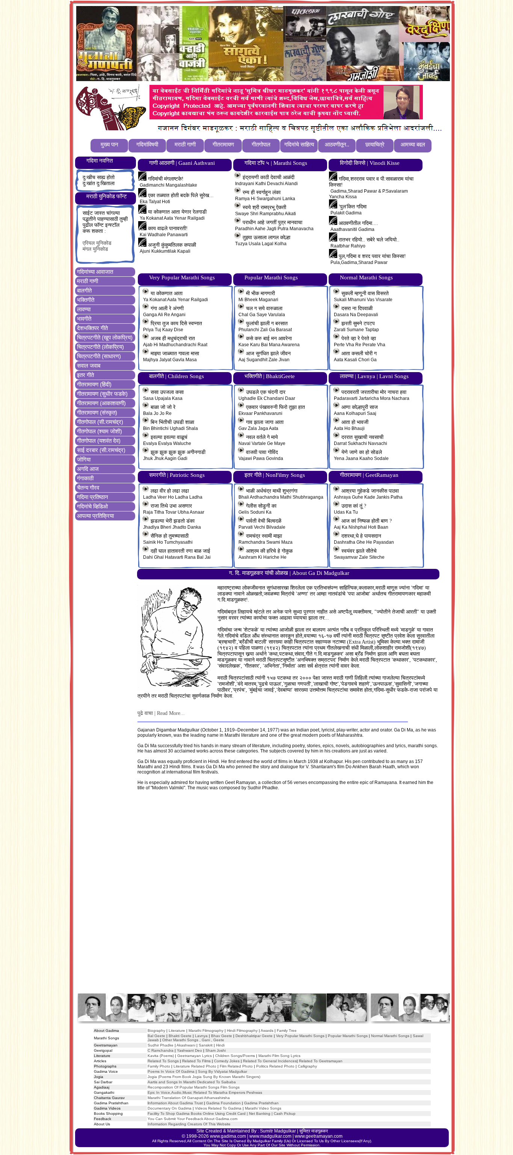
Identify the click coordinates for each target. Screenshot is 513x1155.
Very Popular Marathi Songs (300, 1036)
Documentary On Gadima (170, 1108)
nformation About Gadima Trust (176, 1103)
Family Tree (287, 1030)
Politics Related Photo (275, 1066)
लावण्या (84, 309)
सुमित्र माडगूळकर (313, 1131)
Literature (176, 1030)
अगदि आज (88, 469)
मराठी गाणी (87, 281)
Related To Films (196, 1061)
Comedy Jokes (227, 1061)
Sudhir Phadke (161, 1045)
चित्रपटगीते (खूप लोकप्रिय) (105, 337)
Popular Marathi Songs (348, 1036)
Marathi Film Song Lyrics (279, 1056)
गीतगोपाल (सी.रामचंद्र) (100, 422)
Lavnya (201, 1036)
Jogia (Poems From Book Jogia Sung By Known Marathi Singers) (204, 1077)
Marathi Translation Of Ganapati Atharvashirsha (189, 1098)
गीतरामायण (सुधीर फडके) (102, 394)
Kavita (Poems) (161, 1056)
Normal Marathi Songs (390, 1036)
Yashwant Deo (189, 1050)
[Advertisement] (263, 899)
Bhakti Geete (180, 1036)
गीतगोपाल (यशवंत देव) (99, 440)
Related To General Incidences (270, 1061)
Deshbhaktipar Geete (254, 1036)
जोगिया (84, 459)
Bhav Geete (222, 1036)
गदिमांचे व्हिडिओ (92, 506)
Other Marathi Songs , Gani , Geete (193, 1040)
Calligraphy (307, 1066)
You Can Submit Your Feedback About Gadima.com (192, 1119)
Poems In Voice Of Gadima (171, 1071)
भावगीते (84, 318)
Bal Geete (156, 1036)
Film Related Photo (236, 1066)
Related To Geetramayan (321, 1061)
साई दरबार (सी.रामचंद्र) (101, 450)
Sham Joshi (215, 1050)
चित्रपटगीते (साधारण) (99, 356)
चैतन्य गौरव (88, 487)
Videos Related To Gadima (218, 1108)
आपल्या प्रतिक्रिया (95, 516)
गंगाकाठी (85, 478)
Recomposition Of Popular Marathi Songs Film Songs (194, 1087)
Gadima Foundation (223, 1103)
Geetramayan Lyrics (194, 1056)
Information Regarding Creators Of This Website (189, 1124)
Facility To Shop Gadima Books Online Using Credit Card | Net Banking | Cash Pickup (222, 1113)
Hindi (220, 1045)
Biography (156, 1030)
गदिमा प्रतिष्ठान (92, 497)
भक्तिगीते (85, 300)
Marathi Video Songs (263, 1108)
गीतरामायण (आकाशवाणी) (101, 403)
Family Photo (159, 1066)
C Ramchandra (161, 1050)
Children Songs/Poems (235, 1056)
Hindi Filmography (242, 1030)
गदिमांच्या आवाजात (95, 271)
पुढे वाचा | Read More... (161, 713)
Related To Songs (163, 1061)
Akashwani (186, 1045)
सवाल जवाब (88, 365)
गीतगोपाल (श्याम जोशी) (99, 431)
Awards (267, 1030)
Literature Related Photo (195, 1066)
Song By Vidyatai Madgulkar (222, 1071)
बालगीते (84, 290)
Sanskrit (206, 1045)
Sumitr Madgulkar (278, 1131)
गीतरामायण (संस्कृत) (97, 412)
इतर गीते (85, 375)
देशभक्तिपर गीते (92, 328)
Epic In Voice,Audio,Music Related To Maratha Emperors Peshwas (205, 1092)
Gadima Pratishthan (261, 1103)
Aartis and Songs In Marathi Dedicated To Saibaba (192, 1082)
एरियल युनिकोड (97, 243)
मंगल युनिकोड (95, 249)
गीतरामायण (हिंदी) (94, 384)
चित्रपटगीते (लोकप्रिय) (100, 347)
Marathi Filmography (206, 1030)
